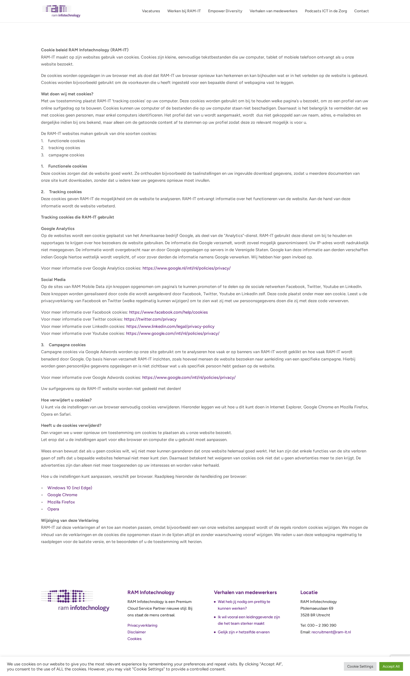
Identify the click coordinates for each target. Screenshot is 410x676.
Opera (53, 509)
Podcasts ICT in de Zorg (326, 11)
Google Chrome (62, 494)
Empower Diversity (225, 11)
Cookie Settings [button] (360, 666)
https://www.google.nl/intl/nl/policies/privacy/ (187, 268)
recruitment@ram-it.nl (331, 632)
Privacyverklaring (142, 625)
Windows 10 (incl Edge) (69, 487)
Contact (361, 11)
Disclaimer (136, 632)
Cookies (134, 638)
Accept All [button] (391, 666)
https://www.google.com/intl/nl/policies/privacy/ (173, 333)
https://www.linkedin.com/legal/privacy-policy (170, 326)
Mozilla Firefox (61, 502)
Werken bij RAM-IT (184, 11)
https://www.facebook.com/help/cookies (168, 312)
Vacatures (151, 11)
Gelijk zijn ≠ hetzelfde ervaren (244, 632)
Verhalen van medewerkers (274, 11)
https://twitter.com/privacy (150, 319)
